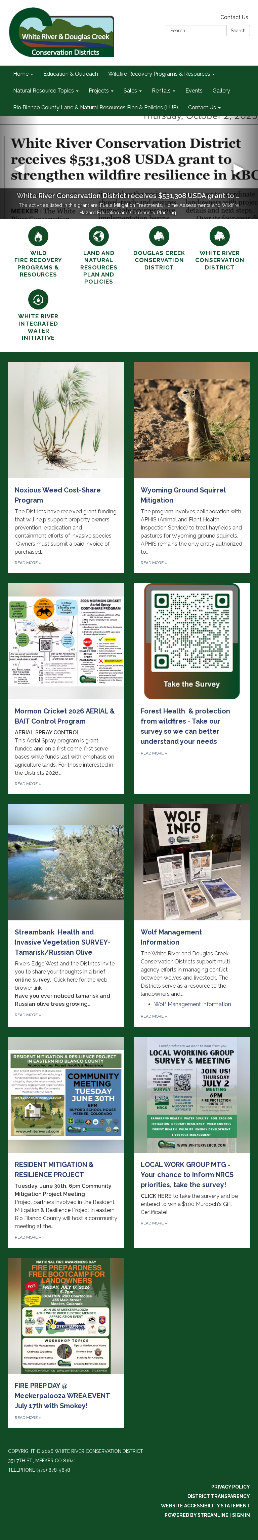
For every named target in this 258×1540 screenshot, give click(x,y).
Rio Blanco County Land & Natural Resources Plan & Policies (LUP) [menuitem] (95, 107)
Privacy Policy (230, 1487)
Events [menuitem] (194, 90)
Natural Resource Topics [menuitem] (43, 90)
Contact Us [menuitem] (202, 107)
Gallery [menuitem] (221, 90)
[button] (19, 167)
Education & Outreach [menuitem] (70, 74)
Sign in (241, 1515)
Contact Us (234, 17)
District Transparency (218, 1496)
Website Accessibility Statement (205, 1505)
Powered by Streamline (196, 1515)
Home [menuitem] (21, 74)
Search (238, 30)
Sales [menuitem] (130, 90)
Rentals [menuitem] (161, 90)
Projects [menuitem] (99, 90)
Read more (154, 1016)
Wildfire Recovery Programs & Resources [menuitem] (159, 74)
